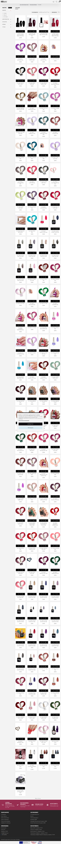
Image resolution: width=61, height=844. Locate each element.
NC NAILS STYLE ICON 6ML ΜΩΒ (32, 694)
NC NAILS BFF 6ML (55, 58)
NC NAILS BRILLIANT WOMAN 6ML (55, 84)
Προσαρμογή (30, 427)
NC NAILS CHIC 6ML (43, 158)
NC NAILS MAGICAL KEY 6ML (32, 378)
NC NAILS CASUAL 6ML (20, 158)
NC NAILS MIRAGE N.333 (55, 402)
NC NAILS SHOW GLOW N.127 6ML (55, 645)
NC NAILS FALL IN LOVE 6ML (55, 208)
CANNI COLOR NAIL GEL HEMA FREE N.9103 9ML (55, 34)
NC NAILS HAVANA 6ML (55, 280)
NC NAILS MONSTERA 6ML (20, 450)
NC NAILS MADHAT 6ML (55, 353)
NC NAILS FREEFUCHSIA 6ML (43, 232)
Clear (10, 7)
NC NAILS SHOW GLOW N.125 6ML (43, 645)
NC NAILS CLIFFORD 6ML (32, 182)
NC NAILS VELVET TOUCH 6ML (32, 718)
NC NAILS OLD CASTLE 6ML (20, 474)
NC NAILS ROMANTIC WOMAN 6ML (55, 524)
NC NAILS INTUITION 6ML (32, 304)
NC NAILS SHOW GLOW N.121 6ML (55, 621)
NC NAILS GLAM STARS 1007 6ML (43, 256)
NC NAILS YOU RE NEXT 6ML (43, 742)
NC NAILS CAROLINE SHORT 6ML (43, 133)
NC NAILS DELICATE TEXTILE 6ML (55, 182)
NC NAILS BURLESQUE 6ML (32, 109)
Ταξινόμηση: (35, 12)
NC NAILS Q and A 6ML (32, 499)
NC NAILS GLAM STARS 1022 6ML (20, 280)
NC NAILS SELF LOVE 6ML (32, 573)
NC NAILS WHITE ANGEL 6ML (43, 718)
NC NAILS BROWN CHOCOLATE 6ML (20, 109)
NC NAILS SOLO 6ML (55, 669)
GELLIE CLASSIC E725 (55, 742)
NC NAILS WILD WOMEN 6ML (55, 718)
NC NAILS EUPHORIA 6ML (43, 208)
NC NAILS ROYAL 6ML (20, 549)
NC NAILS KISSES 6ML (55, 328)
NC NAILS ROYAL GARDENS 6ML (32, 549)
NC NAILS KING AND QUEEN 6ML (43, 328)
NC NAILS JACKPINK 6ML (55, 304)
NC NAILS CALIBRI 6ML (55, 109)
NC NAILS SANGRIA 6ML (55, 549)
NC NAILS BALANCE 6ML (44, 59)
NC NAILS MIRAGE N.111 (32, 402)
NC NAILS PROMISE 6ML (55, 474)
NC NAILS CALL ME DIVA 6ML (20, 133)
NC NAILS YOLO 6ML (32, 742)
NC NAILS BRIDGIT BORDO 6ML (43, 84)
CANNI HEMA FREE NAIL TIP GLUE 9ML (44, 34)
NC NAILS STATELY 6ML (20, 694)
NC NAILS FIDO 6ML (32, 232)
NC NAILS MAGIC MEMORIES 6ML (20, 378)
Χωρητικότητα (5, 19)
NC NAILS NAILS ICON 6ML (55, 450)
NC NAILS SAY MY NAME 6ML (20, 573)
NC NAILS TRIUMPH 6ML (55, 694)
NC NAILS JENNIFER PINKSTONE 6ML (20, 328)
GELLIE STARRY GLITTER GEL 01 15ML (20, 791)
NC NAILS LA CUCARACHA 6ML (20, 353)
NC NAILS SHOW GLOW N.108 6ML (55, 597)
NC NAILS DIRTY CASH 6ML (20, 208)
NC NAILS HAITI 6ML (43, 280)
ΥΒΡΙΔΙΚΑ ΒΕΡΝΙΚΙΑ (33, 4)
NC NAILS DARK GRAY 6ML (43, 182)
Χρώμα (3, 24)
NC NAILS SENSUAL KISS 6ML (44, 573)
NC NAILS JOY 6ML (32, 327)
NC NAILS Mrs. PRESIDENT (32, 450)
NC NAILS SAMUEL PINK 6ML (43, 549)
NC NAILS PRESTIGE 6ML (32, 474)
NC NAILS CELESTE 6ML (32, 158)
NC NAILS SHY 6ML (44, 668)
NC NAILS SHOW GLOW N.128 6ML (20, 669)
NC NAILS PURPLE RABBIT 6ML (20, 499)
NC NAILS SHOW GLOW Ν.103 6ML (32, 669)
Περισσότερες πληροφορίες (24, 420)
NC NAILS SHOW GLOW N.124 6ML (32, 645)
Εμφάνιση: (54, 12)
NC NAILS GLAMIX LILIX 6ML (32, 280)
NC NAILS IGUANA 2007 (55, 766)
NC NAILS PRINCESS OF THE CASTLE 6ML (43, 474)
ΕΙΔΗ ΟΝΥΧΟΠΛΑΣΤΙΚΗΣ (24, 4)
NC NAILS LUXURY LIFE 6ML (43, 353)
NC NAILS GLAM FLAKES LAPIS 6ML (55, 232)
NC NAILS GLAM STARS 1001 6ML (20, 256)
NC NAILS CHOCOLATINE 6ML (20, 182)
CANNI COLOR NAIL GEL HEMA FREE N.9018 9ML (20, 34)
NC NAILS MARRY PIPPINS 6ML (55, 378)
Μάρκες (4, 10)
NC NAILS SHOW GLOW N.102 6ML (32, 597)
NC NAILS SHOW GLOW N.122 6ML (20, 645)
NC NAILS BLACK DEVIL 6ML (20, 84)
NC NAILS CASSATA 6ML (55, 133)
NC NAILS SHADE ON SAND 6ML (20, 597)
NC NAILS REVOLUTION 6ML (55, 499)
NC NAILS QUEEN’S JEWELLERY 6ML (44, 499)
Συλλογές (4, 21)
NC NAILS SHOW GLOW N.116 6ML (20, 621)
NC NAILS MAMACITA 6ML (43, 378)
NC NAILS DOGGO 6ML (32, 208)
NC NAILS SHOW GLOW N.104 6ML (43, 597)
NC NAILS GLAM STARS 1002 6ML (32, 256)
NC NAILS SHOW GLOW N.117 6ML (32, 621)
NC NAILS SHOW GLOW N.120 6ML (43, 621)
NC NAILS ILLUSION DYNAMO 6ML (32, 766)
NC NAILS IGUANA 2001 (43, 766)
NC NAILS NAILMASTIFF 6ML (43, 450)
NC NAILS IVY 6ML (43, 303)
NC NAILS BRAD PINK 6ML (32, 84)
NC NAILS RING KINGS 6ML (20, 523)
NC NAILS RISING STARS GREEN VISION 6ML (32, 524)
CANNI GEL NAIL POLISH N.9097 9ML (32, 34)
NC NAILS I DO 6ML (20, 303)
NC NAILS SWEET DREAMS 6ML (43, 694)
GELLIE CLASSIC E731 (20, 766)
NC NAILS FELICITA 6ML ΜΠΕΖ (20, 232)
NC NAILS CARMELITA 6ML (32, 133)
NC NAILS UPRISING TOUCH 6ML (20, 718)
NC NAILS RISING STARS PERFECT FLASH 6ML (43, 524)
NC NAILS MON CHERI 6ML (55, 426)
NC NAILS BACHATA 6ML (20, 59)
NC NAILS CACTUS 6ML (44, 109)
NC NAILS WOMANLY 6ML (20, 742)
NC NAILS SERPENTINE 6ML (55, 573)
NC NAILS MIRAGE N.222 (43, 402)
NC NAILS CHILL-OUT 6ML (55, 158)
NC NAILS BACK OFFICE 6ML (32, 59)
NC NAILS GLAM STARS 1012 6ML (55, 256)
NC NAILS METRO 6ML (20, 402)
